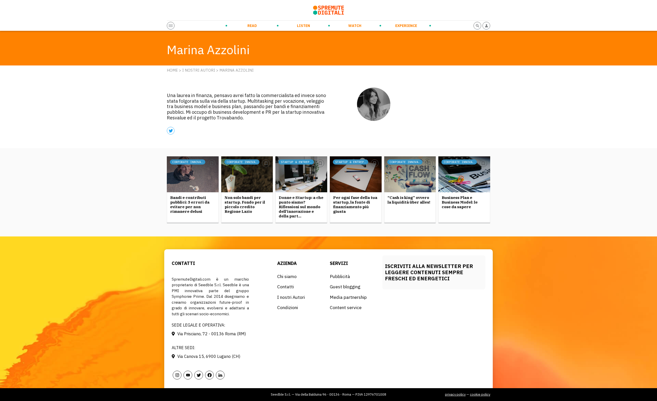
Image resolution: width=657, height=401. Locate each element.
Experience (406, 25)
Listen (303, 25)
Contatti (285, 287)
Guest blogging (345, 287)
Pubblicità (340, 276)
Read (252, 25)
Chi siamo (287, 276)
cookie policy (480, 394)
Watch (354, 25)
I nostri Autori (198, 70)
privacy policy (455, 394)
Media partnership (348, 297)
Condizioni (287, 307)
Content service (346, 307)
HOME (172, 70)
